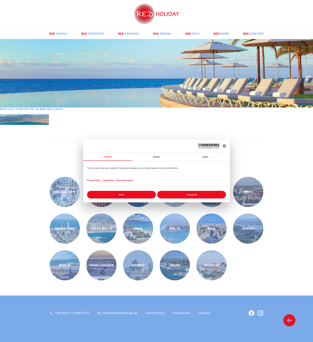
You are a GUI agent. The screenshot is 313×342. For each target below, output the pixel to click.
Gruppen (128, 34)
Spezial (162, 34)
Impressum (181, 313)
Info (192, 34)
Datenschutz (155, 313)
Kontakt (253, 34)
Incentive (92, 34)
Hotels (58, 34)
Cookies (204, 313)
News (221, 34)
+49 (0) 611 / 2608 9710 (72, 313)
